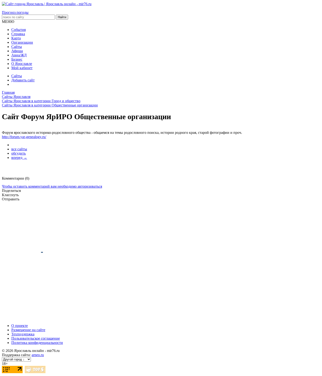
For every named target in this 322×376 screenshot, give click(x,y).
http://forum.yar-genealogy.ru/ (24, 137)
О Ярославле (21, 64)
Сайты (16, 47)
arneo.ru (38, 355)
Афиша (17, 51)
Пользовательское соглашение (35, 338)
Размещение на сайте (28, 330)
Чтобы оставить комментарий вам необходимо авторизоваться (52, 186)
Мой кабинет (22, 68)
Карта (16, 38)
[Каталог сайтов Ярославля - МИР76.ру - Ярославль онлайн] (35, 372)
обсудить (18, 153)
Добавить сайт (23, 80)
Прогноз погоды (15, 12)
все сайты (19, 149)
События (18, 30)
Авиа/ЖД (19, 55)
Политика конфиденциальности (37, 343)
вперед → (19, 158)
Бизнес (16, 59)
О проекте (19, 326)
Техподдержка (22, 334)
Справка (18, 34)
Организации (22, 42)
